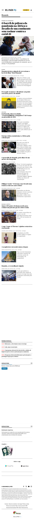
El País (3, 162)
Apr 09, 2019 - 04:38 (10, 162)
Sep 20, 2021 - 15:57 (19, 75)
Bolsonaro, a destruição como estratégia (16, 344)
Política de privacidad (10, 505)
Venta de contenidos (13, 503)
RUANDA (3, 69)
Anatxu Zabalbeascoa (6, 249)
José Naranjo (5, 57)
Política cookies (25, 503)
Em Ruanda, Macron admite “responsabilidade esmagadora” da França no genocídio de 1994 (16, 115)
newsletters (5, 363)
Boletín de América (7, 430)
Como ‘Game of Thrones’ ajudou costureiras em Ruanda (17, 227)
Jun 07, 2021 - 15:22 (15, 96)
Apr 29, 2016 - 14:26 (21, 230)
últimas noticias (6, 341)
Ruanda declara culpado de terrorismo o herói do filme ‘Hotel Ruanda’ (16, 72)
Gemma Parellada (5, 140)
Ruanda (5, 15)
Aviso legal (20, 503)
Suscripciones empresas (11, 507)
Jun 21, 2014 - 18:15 (17, 249)
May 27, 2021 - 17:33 (15, 119)
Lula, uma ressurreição (11, 347)
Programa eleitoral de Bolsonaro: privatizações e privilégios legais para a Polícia (16, 355)
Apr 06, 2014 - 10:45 (15, 268)
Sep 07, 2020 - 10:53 (21, 140)
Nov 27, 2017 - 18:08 (15, 188)
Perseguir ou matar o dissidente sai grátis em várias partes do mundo (16, 92)
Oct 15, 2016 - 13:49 (18, 210)
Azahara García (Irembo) (7, 230)
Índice (20, 507)
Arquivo (4, 444)
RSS (17, 507)
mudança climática (6, 204)
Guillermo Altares (6, 188)
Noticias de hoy (25, 507)
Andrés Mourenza (5, 96)
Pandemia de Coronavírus (7, 20)
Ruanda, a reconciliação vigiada (13, 266)
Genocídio (4, 112)
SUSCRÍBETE (26, 10)
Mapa (16, 505)
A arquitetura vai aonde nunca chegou (15, 247)
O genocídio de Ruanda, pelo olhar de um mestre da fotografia (16, 158)
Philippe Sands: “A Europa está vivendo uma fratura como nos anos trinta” (17, 184)
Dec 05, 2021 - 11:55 (16, 57)
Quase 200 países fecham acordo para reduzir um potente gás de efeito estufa (15, 206)
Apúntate (4, 368)
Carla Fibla (4, 75)
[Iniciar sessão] (31, 10)
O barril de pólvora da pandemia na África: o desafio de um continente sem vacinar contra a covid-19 (16, 29)
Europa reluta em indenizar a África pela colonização (16, 136)
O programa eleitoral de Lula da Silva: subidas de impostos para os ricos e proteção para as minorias (16, 351)
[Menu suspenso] (3, 10)
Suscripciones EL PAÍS (22, 505)
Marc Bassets (5, 119)
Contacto (6, 503)
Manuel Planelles (6, 210)
